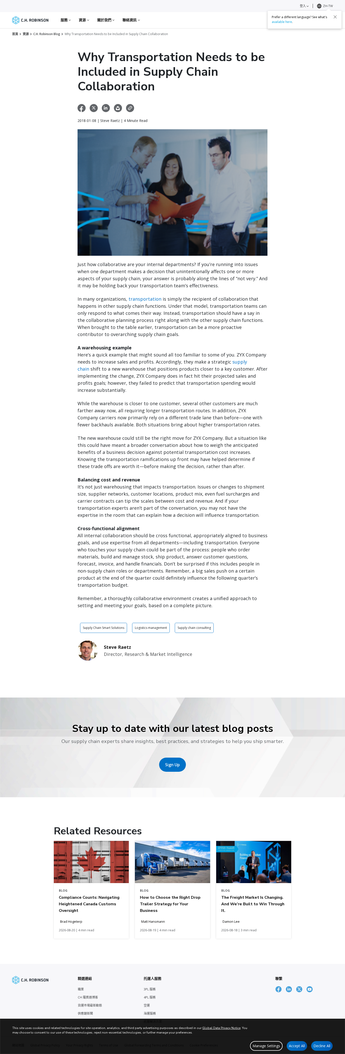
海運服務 (150, 1013)
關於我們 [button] (105, 19)
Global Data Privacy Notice (221, 1028)
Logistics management (151, 628)
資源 (26, 34)
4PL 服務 (150, 997)
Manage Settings (266, 1045)
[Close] (335, 17)
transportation (146, 299)
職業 (81, 989)
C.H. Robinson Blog (46, 34)
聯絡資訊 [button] (130, 19)
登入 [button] (303, 6)
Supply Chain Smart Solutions (103, 628)
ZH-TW (328, 6)
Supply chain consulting (194, 628)
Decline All (321, 1045)
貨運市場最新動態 (90, 1005)
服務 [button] (65, 19)
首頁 (15, 34)
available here (282, 22)
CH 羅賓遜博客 (88, 997)
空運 (147, 1005)
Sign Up (172, 764)
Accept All (297, 1045)
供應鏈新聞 (85, 1013)
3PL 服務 (150, 989)
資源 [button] (83, 19)
